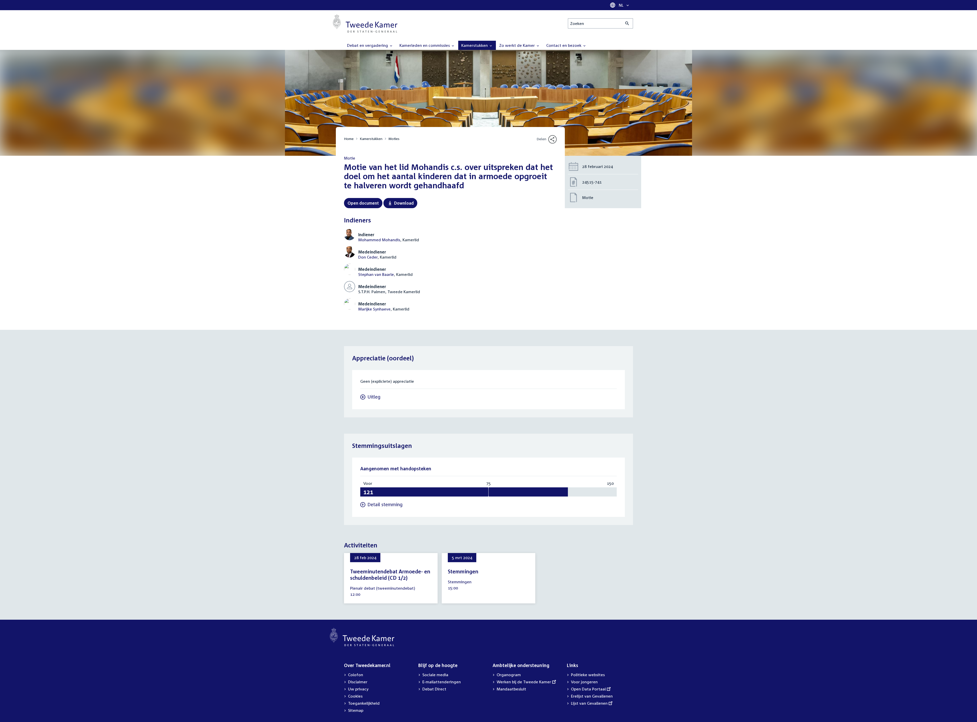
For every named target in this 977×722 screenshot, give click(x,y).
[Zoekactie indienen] (627, 23)
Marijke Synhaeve (374, 309)
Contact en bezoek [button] (564, 45)
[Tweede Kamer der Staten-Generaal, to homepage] (365, 23)
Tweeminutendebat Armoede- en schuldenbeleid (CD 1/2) (390, 574)
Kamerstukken (371, 138)
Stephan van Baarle (376, 274)
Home (349, 138)
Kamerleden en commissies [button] (425, 45)
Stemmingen (463, 571)
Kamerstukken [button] (475, 45)
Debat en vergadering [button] (368, 45)
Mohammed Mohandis (379, 239)
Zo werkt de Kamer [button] (517, 45)
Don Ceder (368, 257)
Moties (394, 138)
